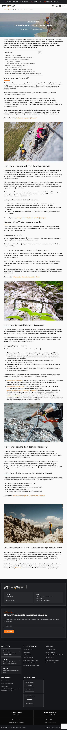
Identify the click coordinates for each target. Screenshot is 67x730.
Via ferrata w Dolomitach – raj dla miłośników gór (19, 57)
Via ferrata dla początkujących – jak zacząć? (18, 65)
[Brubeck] (33, 587)
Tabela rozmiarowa (28, 657)
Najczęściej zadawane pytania (31, 665)
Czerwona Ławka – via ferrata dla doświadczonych (22, 63)
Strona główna (7, 9)
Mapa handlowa (50, 657)
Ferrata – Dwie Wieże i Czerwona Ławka (17, 59)
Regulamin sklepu (6, 680)
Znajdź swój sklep (50, 652)
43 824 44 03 (9, 596)
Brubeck (25, 29)
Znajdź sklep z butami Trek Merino (55, 654)
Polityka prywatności (7, 683)
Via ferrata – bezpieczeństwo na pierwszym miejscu (20, 71)
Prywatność (55, 727)
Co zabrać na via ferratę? (15, 67)
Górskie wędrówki (33, 21)
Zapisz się (9, 631)
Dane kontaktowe (50, 649)
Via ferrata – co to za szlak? (13, 55)
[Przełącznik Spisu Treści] (39, 52)
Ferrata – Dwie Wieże (14, 61)
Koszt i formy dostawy (29, 662)
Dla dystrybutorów (51, 662)
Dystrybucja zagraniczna (52, 660)
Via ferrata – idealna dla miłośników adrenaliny (19, 69)
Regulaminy (4, 686)
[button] (64, 6)
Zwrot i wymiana (27, 649)
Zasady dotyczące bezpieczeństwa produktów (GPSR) (10, 689)
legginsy (33, 390)
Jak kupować (26, 654)
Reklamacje (26, 652)
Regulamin (47, 727)
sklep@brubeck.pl (10, 600)
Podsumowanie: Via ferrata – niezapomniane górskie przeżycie (23, 73)
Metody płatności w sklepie (30, 660)
